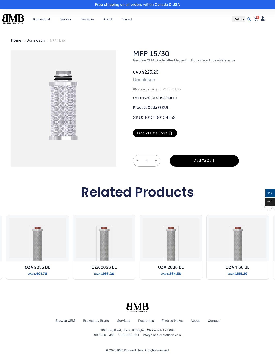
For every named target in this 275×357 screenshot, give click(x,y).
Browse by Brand (96, 321)
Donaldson (35, 40)
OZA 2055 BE (37, 267)
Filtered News (172, 321)
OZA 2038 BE (171, 267)
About (108, 19)
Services (65, 19)
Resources (87, 19)
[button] (272, 208)
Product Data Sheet (152, 133)
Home (16, 40)
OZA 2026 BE (104, 267)
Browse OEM (41, 19)
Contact (127, 19)
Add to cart (204, 160)
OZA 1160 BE (238, 267)
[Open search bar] (249, 19)
